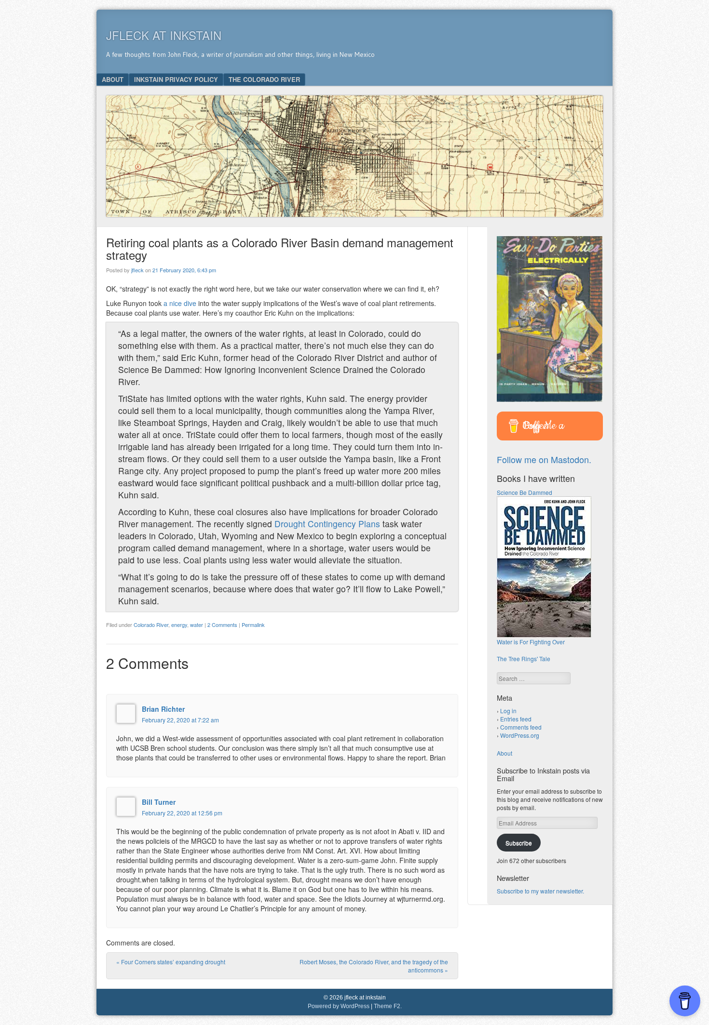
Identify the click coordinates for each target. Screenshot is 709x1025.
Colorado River (151, 624)
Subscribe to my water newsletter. (540, 891)
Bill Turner (159, 802)
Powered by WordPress (338, 1006)
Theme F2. (388, 1006)
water (196, 624)
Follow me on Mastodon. (544, 459)
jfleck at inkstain (163, 35)
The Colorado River (264, 79)
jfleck (137, 270)
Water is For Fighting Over (531, 642)
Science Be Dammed (524, 492)
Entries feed (516, 719)
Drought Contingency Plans (328, 524)
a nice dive (180, 303)
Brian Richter (163, 709)
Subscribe (518, 843)
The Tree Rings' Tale (523, 658)
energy (179, 624)
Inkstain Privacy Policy (176, 79)
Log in (508, 710)
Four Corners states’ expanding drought (170, 962)
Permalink (253, 624)
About (112, 79)
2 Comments (222, 624)
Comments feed (521, 727)
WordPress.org (519, 735)
